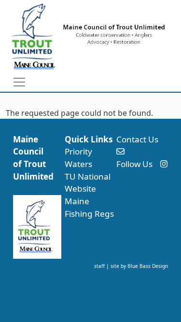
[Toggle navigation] (19, 82)
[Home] (86, 36)
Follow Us (134, 163)
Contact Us (137, 139)
